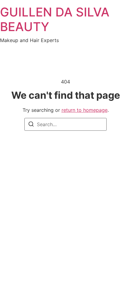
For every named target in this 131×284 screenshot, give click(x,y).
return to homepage (85, 110)
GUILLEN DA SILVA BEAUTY (54, 19)
